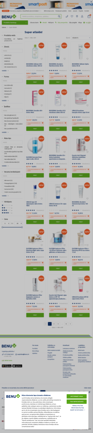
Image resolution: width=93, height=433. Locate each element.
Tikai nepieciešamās (76, 401)
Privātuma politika (77, 407)
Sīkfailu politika (77, 405)
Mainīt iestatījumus (76, 410)
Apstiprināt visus (76, 396)
